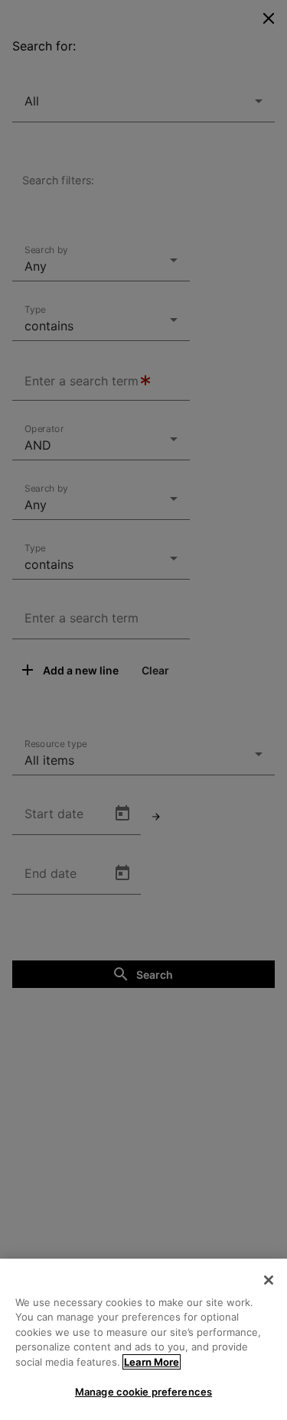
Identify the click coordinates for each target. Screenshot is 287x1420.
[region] (143, 1339)
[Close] (268, 1280)
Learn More (151, 1362)
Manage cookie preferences (143, 1392)
